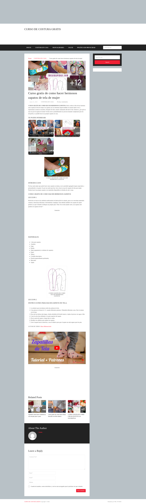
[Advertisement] (50, 12)
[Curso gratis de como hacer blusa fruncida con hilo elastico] (57, 406)
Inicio (28, 47)
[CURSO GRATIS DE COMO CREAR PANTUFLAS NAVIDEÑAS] (77, 406)
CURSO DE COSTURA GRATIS (42, 29)
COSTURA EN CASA (41, 47)
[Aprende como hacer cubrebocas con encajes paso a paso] (37, 406)
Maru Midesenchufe (46, 326)
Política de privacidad (86, 47)
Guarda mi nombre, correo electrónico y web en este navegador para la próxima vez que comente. (57, 486)
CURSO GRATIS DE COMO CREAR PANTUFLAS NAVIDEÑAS (76, 416)
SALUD (70, 47)
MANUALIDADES (58, 47)
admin (40, 432)
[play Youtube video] (57, 348)
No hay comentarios (62, 102)
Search (120, 47)
